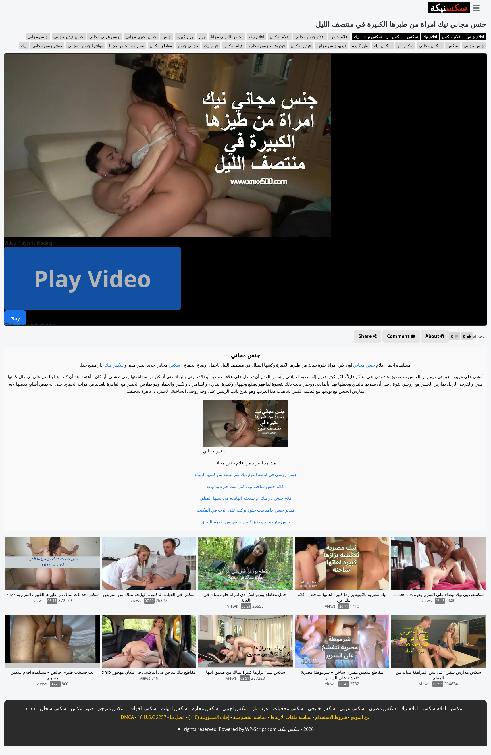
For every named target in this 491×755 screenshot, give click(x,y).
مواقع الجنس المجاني (85, 45)
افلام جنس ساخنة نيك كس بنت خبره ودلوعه (245, 486)
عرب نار (260, 708)
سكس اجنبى (235, 708)
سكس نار (394, 36)
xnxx (30, 708)
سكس (412, 36)
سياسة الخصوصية (250, 717)
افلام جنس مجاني (310, 36)
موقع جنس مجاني (47, 45)
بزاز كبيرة (185, 36)
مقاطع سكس (161, 45)
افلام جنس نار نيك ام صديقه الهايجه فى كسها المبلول (245, 498)
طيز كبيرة (360, 45)
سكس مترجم (111, 708)
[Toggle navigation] (478, 7)
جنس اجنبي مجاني (141, 36)
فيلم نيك (211, 45)
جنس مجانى (38, 36)
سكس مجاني (430, 45)
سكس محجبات (288, 708)
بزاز (202, 36)
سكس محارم (205, 708)
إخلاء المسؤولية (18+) (208, 717)
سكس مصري (382, 708)
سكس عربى (352, 708)
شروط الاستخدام (331, 717)
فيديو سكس (301, 45)
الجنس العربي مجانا (227, 36)
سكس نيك (373, 36)
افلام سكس (452, 36)
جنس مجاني (474, 45)
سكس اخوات (142, 708)
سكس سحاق (53, 708)
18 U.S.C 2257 (152, 717)
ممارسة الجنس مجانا (126, 45)
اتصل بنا (177, 717)
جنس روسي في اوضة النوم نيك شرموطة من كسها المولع (245, 474)
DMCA (127, 717)
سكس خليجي (321, 708)
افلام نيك (430, 36)
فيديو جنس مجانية (331, 45)
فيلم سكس (233, 45)
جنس (166, 36)
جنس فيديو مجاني (69, 36)
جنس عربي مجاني (104, 36)
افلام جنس (475, 36)
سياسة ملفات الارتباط (290, 717)
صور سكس (82, 708)
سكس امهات (174, 708)
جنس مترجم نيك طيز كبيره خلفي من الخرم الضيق (245, 521)
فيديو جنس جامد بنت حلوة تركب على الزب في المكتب (245, 510)
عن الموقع (360, 717)
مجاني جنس (188, 45)
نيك (357, 36)
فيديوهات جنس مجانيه (266, 45)
